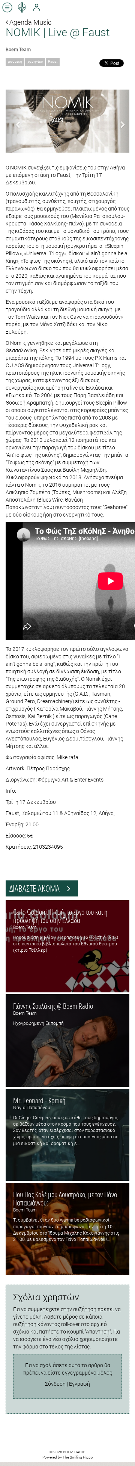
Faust (52, 61)
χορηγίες (35, 61)
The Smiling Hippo (78, 1457)
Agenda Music (29, 22)
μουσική (15, 61)
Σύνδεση (55, 1383)
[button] (15, 121)
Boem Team (18, 49)
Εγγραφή (79, 1383)
